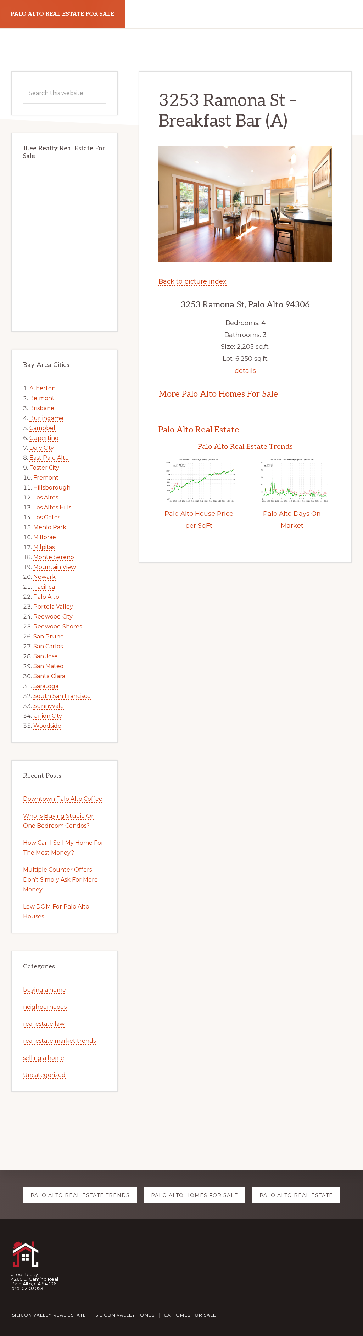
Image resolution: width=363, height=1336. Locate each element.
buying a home (44, 989)
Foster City (44, 467)
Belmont (42, 398)
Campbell (43, 428)
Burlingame (46, 418)
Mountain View (54, 567)
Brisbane (41, 408)
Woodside (47, 725)
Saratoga (45, 686)
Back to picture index (192, 281)
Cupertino (43, 438)
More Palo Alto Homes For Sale (218, 394)
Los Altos (45, 497)
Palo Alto (46, 596)
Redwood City (53, 616)
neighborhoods (45, 1007)
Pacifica (44, 586)
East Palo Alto (49, 457)
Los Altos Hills (52, 507)
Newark (44, 577)
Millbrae (44, 537)
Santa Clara (49, 676)
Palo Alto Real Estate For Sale (62, 14)
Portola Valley (53, 606)
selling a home (43, 1058)
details (245, 371)
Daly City (41, 448)
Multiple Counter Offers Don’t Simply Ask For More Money (60, 879)
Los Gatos (46, 517)
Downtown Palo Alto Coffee (62, 798)
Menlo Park (49, 527)
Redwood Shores (57, 626)
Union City (47, 715)
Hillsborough (52, 487)
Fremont (45, 477)
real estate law (44, 1024)
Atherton (42, 388)
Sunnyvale (48, 706)
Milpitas (44, 547)
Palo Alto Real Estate (198, 430)
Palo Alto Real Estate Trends (245, 446)
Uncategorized (44, 1075)
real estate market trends (59, 1041)
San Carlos (48, 646)
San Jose (45, 656)
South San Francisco (62, 696)
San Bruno (48, 636)
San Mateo (48, 666)
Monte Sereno (53, 557)
